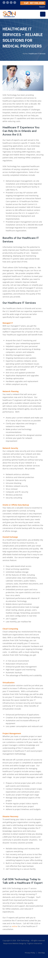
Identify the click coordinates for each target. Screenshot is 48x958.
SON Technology (23, 940)
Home (25, 53)
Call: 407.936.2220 (34, 3)
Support (42, 7)
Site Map (41, 953)
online (14, 926)
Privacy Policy (30, 953)
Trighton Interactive (34, 943)
